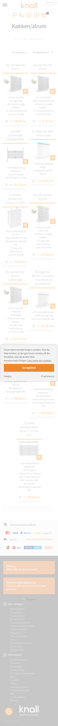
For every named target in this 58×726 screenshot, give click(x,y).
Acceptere (29, 368)
